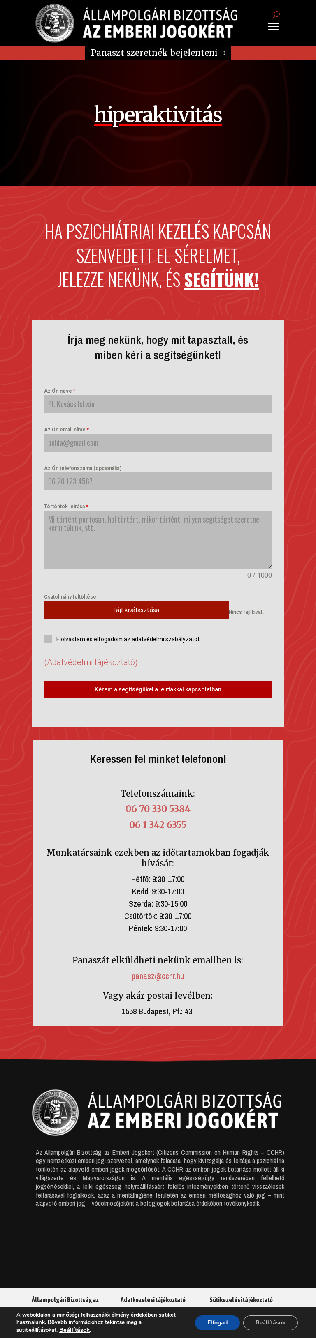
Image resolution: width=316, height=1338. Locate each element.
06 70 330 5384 (158, 809)
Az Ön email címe (66, 430)
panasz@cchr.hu (158, 975)
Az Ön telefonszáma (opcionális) (82, 468)
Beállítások (74, 1329)
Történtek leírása (66, 506)
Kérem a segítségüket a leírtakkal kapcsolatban (158, 689)
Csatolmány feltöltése (70, 597)
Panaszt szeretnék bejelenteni (154, 53)
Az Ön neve (59, 391)
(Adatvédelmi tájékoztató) (91, 662)
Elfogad (217, 1322)
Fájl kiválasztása (136, 610)
